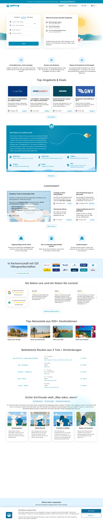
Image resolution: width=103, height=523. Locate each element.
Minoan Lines (68, 360)
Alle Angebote (51, 117)
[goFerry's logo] (13, 5)
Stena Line (47, 366)
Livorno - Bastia (23, 385)
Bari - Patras (22, 379)
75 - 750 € (83, 358)
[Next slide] (96, 98)
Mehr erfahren (51, 226)
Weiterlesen (51, 176)
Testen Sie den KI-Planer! (66, 1)
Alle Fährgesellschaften (23, 273)
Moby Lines (56, 387)
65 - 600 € (84, 378)
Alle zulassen (91, 510)
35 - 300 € (83, 372)
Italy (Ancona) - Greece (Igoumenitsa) (25, 358)
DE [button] (94, 5)
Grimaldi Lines (61, 360)
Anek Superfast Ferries (50, 360)
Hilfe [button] (85, 5)
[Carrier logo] (47, 265)
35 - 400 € (83, 385)
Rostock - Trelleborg (24, 372)
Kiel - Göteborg (23, 365)
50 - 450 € (83, 365)
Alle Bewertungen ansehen (51, 311)
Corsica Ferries (48, 387)
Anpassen (90, 515)
